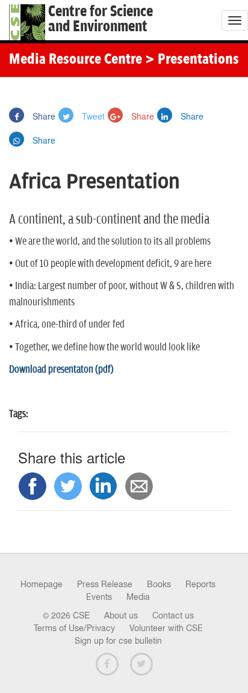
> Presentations (192, 60)
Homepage (41, 584)
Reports (200, 584)
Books (159, 584)
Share (42, 116)
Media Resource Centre (75, 60)
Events (99, 597)
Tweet (92, 116)
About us (121, 615)
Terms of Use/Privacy (74, 628)
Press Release (104, 584)
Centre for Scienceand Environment (100, 19)
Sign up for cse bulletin (118, 641)
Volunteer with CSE (166, 628)
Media (138, 597)
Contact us (173, 615)
